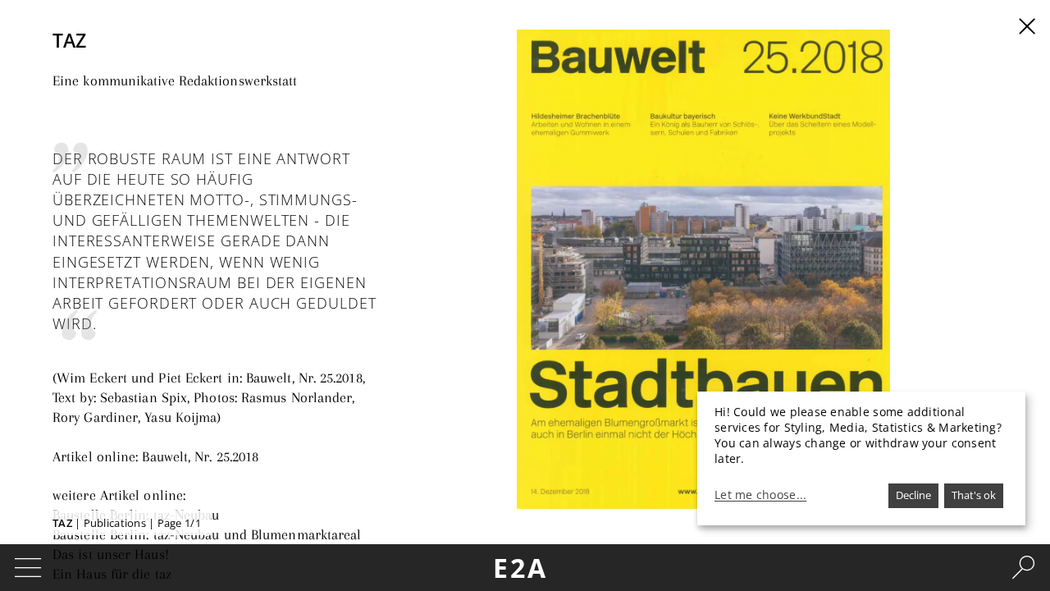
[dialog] (861, 458)
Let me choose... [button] (760, 495)
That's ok (974, 495)
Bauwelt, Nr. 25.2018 (200, 456)
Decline (913, 495)
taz (62, 522)
